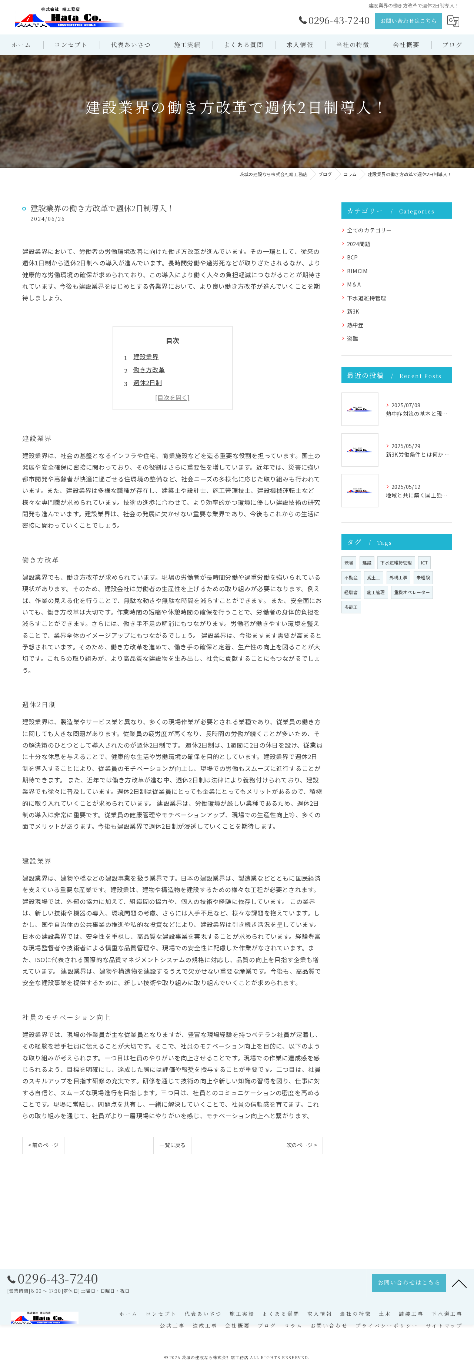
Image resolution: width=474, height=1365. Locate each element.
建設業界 (146, 356)
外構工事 (399, 577)
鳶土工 (374, 577)
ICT (424, 562)
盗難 (352, 338)
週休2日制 (147, 382)
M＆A (354, 284)
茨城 (348, 562)
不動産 (351, 577)
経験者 (351, 592)
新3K (353, 311)
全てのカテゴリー (369, 230)
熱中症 (355, 325)
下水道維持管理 (366, 298)
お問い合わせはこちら (408, 20)
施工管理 (376, 592)
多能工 (351, 607)
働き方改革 (149, 369)
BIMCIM (357, 271)
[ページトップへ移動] (459, 1283)
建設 (367, 562)
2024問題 (358, 244)
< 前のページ (43, 1145)
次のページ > (302, 1145)
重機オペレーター (412, 592)
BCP (352, 257)
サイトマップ (444, 1325)
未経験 (423, 577)
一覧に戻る (172, 1145)
